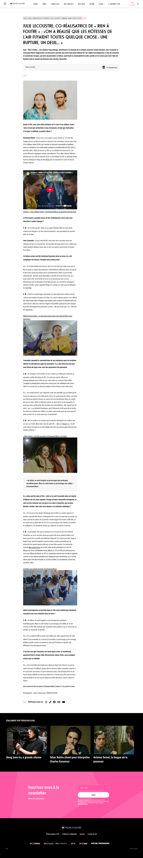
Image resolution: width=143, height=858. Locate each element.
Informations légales (83, 804)
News (25, 18)
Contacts (82, 834)
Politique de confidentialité (69, 834)
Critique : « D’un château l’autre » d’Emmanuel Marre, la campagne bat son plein (49, 211)
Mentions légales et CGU (52, 834)
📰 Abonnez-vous (114, 4)
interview (46, 18)
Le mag (101, 4)
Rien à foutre (77, 18)
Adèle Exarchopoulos (35, 18)
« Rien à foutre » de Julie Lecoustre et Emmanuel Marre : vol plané (45, 436)
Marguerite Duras (34, 547)
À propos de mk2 (92, 834)
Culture (91, 4)
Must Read (81, 4)
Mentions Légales (134, 848)
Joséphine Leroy (113, 67)
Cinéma (35, 4)
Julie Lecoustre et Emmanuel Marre (61, 18)
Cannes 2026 (55, 4)
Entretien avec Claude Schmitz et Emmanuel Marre (40, 568)
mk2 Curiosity (68, 4)
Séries (44, 4)
